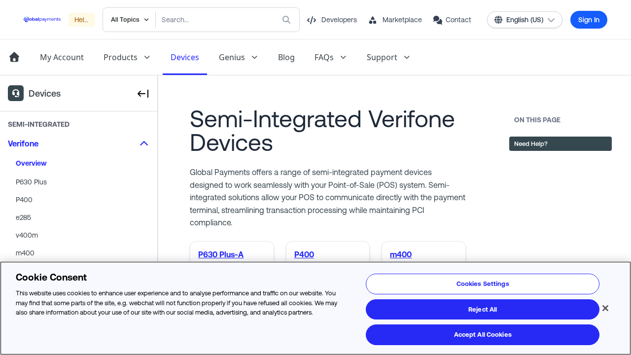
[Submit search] (288, 20)
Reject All (482, 309)
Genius (232, 57)
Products (121, 57)
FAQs (324, 57)
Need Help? (531, 143)
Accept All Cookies (483, 334)
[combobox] (208, 20)
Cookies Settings (482, 283)
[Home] (14, 57)
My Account (62, 57)
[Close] (605, 308)
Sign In (588, 20)
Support (382, 57)
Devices (185, 57)
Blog (286, 57)
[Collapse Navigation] (142, 93)
